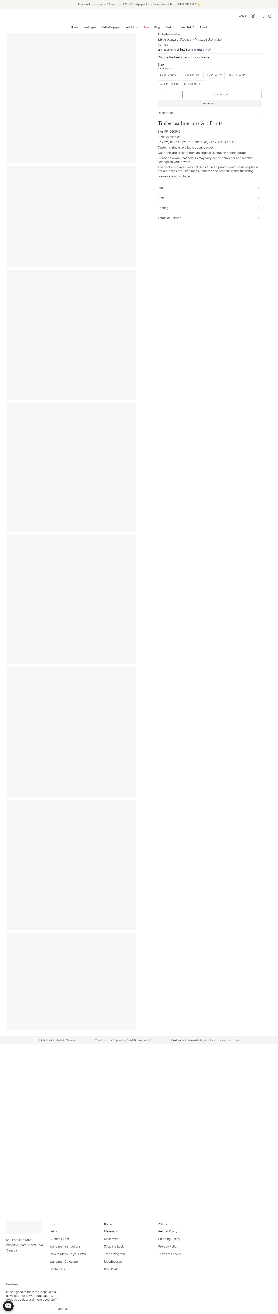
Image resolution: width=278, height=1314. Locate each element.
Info (160, 188)
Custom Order (59, 1239)
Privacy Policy (168, 1246)
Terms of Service (169, 218)
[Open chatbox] (8, 1306)
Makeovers (111, 1239)
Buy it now (210, 103)
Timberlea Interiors (169, 34)
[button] (90, 27)
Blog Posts (111, 1269)
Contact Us (57, 1269)
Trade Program (114, 1254)
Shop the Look (114, 1246)
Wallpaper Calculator (64, 1261)
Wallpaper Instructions (65, 1246)
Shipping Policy (169, 1239)
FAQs (53, 1231)
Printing (163, 208)
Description (166, 113)
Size (161, 198)
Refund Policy (167, 1231)
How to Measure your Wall (68, 1254)
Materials (110, 1231)
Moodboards (113, 1261)
